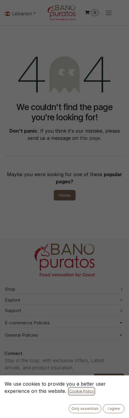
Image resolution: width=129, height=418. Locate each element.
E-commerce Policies (27, 323)
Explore (12, 300)
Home (64, 195)
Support (13, 310)
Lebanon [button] (21, 14)
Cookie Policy (81, 391)
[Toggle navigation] (109, 12)
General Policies (21, 335)
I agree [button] (114, 408)
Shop (10, 289)
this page (90, 138)
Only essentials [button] (85, 408)
